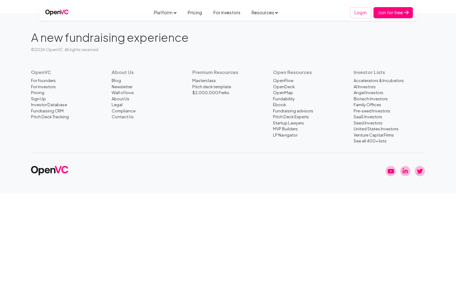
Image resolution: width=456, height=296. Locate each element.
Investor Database (49, 104)
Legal (117, 104)
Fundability (284, 98)
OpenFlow (283, 80)
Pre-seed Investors (372, 110)
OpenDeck (284, 86)
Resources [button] (263, 12)
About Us (120, 98)
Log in (361, 12)
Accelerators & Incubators (379, 80)
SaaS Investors (368, 116)
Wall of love (123, 92)
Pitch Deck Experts (291, 116)
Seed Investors (368, 122)
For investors (226, 12)
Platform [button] (163, 12)
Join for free (391, 12)
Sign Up (38, 98)
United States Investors (376, 128)
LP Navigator (285, 134)
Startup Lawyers (288, 122)
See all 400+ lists (370, 140)
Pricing (195, 12)
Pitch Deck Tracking (50, 116)
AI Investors (365, 86)
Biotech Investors (371, 98)
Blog (116, 80)
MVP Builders (285, 128)
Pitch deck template (211, 86)
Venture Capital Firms (374, 134)
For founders (43, 80)
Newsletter (122, 86)
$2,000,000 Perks (210, 92)
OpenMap (283, 92)
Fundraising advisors (293, 110)
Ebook (279, 104)
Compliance (124, 110)
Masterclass (204, 80)
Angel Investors (368, 92)
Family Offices (367, 104)
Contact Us (123, 116)
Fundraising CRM (47, 110)
